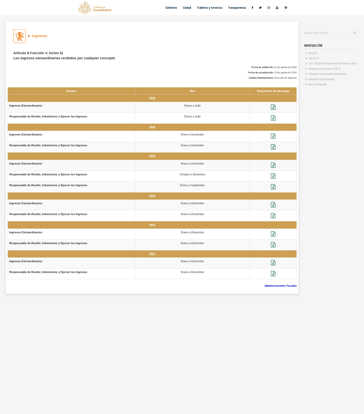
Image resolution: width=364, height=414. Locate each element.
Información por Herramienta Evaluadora (327, 74)
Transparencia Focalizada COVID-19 (324, 68)
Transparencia (237, 8)
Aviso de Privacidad (317, 84)
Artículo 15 (313, 58)
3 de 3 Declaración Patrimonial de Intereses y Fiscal (332, 63)
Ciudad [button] (187, 8)
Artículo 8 (312, 53)
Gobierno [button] (171, 8)
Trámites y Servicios (209, 8)
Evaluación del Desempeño (321, 79)
